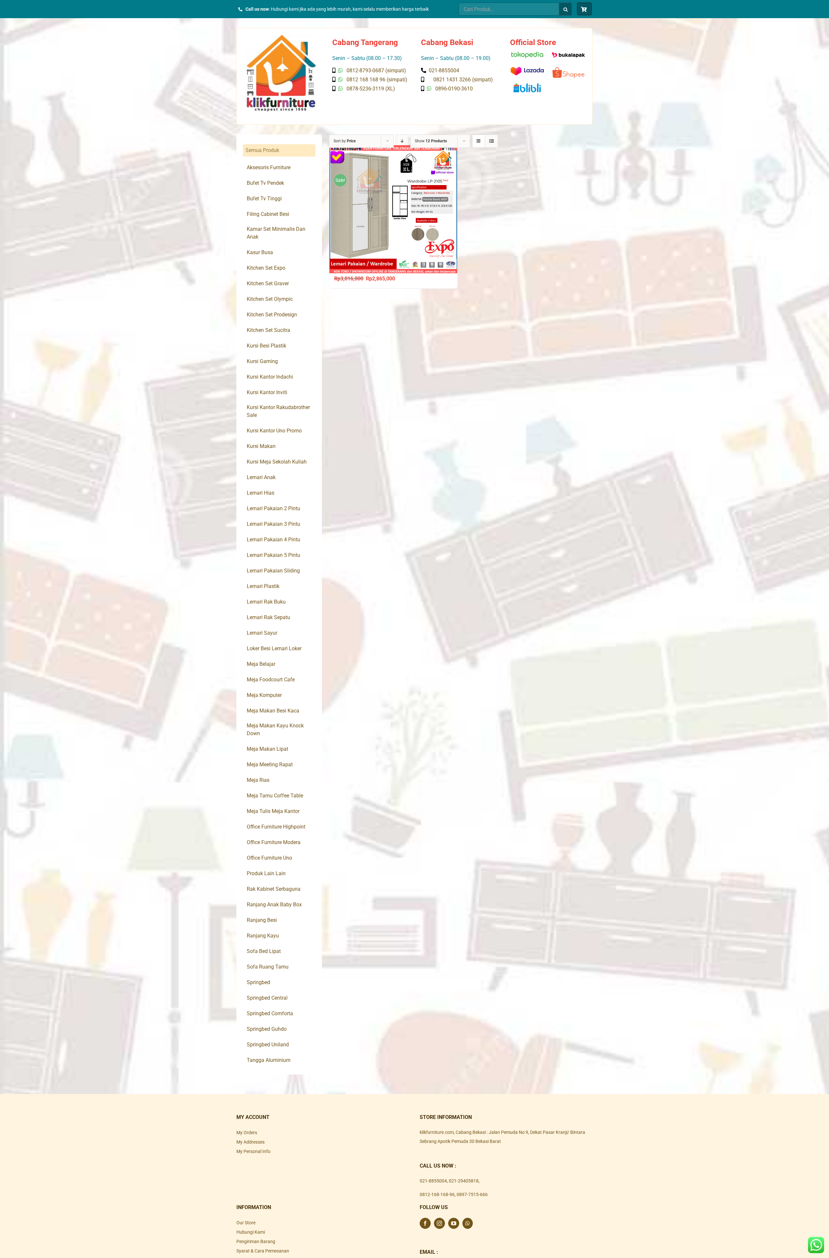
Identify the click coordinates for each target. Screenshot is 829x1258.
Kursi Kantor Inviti (267, 392)
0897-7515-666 (472, 1194)
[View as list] (491, 141)
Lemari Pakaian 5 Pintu (273, 555)
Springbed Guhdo (267, 1029)
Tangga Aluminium (268, 1060)
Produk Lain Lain (266, 873)
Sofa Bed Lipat (264, 951)
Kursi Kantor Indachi (270, 377)
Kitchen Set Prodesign (272, 315)
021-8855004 (433, 1180)
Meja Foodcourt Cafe (271, 679)
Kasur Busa (260, 252)
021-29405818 (464, 1180)
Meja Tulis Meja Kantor (273, 811)
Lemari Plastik (263, 586)
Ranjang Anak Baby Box (274, 904)
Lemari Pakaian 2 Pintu (273, 508)
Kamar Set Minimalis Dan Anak (276, 233)
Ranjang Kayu (263, 936)
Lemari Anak (261, 477)
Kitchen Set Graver (268, 283)
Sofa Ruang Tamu (268, 967)
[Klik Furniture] (281, 37)
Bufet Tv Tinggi (264, 198)
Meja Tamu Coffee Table (275, 796)
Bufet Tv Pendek (265, 183)
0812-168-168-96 (437, 1194)
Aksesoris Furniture (268, 167)
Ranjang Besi (262, 920)
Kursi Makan (261, 446)
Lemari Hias (260, 493)
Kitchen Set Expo (266, 268)
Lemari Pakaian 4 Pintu (273, 539)
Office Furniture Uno (269, 858)
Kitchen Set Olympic (270, 299)
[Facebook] (425, 1223)
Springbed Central (267, 998)
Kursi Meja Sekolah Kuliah (277, 462)
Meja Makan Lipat (267, 749)
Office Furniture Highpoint (276, 827)
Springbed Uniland (268, 1044)
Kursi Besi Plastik (266, 346)
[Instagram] (439, 1223)
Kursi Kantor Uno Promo (274, 431)
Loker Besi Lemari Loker (274, 648)
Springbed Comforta (270, 1013)
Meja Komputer (264, 695)
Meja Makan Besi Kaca (273, 711)
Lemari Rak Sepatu (268, 617)
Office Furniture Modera (274, 842)
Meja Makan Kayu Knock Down (275, 729)
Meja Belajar (261, 664)
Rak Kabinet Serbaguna (274, 889)
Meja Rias (258, 780)
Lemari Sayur (262, 633)
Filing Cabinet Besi (268, 214)
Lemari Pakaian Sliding (273, 571)
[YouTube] (453, 1223)
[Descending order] (402, 141)
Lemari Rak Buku (266, 602)
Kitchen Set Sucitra (268, 330)
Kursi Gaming (262, 361)
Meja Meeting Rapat (270, 764)
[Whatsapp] (467, 1223)
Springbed (258, 982)
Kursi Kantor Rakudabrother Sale (278, 411)
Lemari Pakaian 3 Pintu (273, 524)
